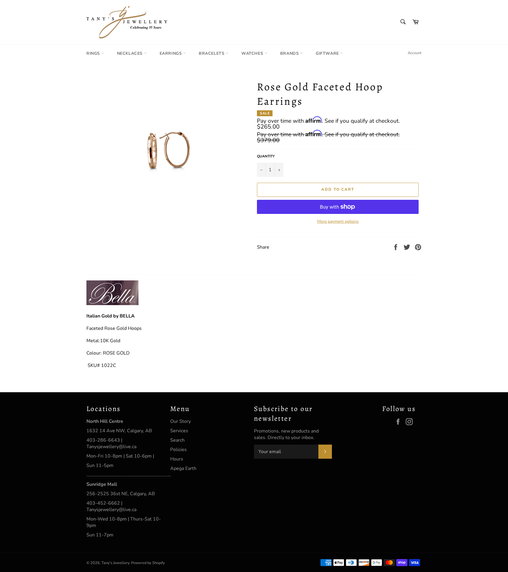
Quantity (266, 156)
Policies (178, 449)
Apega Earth (183, 468)
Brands (290, 53)
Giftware (328, 53)
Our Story (180, 421)
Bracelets (212, 53)
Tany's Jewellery (115, 563)
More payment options (338, 221)
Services (179, 431)
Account (415, 53)
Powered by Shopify (148, 563)
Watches (253, 53)
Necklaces (130, 53)
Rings (93, 53)
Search (177, 440)
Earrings (171, 53)
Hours (176, 459)
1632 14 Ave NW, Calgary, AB (119, 431)
